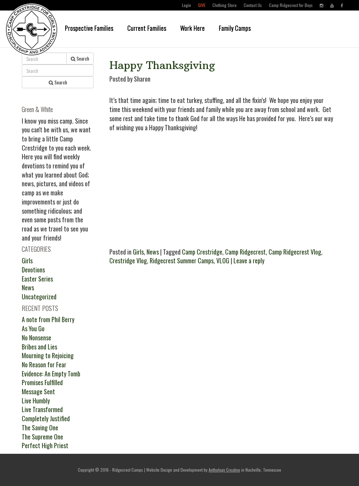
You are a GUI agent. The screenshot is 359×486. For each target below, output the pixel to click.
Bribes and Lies (39, 346)
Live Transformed (42, 409)
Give (201, 5)
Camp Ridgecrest (245, 251)
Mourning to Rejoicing (48, 355)
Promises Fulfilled (42, 382)
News (153, 251)
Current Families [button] (146, 28)
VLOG (222, 260)
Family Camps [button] (235, 28)
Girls (138, 251)
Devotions (33, 269)
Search (82, 58)
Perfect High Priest (45, 445)
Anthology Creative (224, 470)
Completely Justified (46, 418)
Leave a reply (248, 260)
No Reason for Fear (44, 364)
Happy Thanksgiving (162, 65)
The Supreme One (42, 436)
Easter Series (37, 278)
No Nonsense (36, 337)
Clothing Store (224, 5)
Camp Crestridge (202, 251)
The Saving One (40, 427)
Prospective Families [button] (89, 28)
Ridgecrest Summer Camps (182, 260)
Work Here (192, 28)
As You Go (33, 328)
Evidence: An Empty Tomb (51, 373)
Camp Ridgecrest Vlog (295, 251)
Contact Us (253, 5)
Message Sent (38, 391)
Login (186, 5)
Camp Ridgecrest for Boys (291, 5)
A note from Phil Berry (48, 319)
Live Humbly (36, 400)
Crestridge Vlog (128, 260)
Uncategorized (39, 296)
